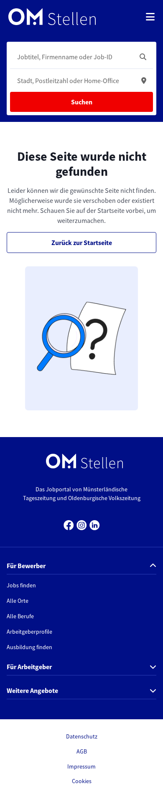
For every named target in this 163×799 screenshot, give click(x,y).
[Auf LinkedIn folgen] (94, 524)
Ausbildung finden (29, 647)
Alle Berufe (20, 616)
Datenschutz (81, 736)
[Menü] (150, 17)
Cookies (82, 781)
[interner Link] (52, 16)
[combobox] (73, 57)
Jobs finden (21, 585)
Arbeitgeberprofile (29, 631)
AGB (81, 751)
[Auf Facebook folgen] (69, 524)
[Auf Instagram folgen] (81, 524)
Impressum (81, 766)
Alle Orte (17, 600)
